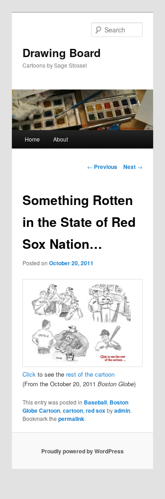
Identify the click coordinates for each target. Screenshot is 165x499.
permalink (71, 419)
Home (32, 139)
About (60, 139)
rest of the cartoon (90, 374)
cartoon (73, 410)
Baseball (95, 402)
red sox (95, 410)
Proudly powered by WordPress (82, 451)
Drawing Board (61, 52)
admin (122, 410)
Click (29, 374)
